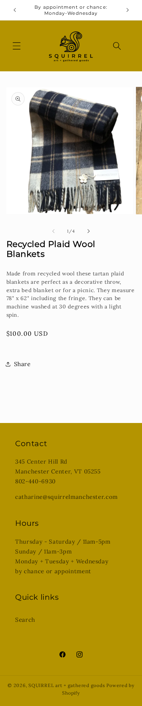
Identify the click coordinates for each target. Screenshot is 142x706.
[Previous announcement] (14, 10)
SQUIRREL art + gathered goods (66, 685)
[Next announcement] (127, 10)
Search (25, 619)
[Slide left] (53, 231)
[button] (17, 46)
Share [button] (22, 364)
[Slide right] (88, 231)
